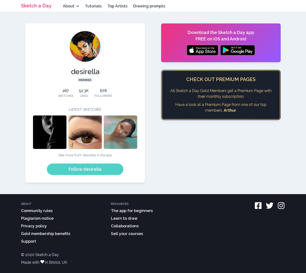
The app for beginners (132, 210)
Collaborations (125, 226)
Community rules (37, 210)
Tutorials (93, 6)
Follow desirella (85, 169)
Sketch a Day (36, 6)
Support (28, 241)
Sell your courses (127, 233)
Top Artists (117, 6)
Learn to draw (124, 218)
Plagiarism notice (37, 218)
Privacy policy (34, 226)
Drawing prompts (149, 6)
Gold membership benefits (45, 233)
